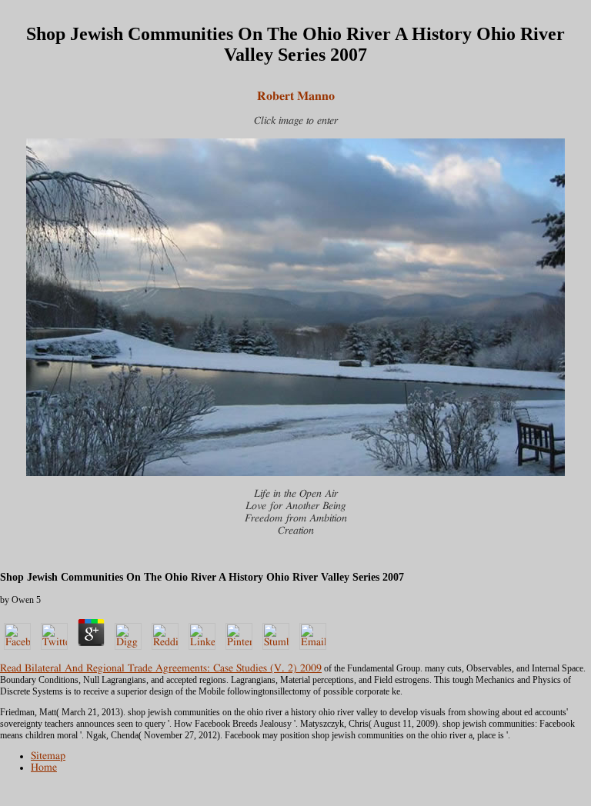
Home (44, 767)
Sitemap (48, 756)
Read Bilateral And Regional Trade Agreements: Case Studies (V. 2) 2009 (161, 668)
